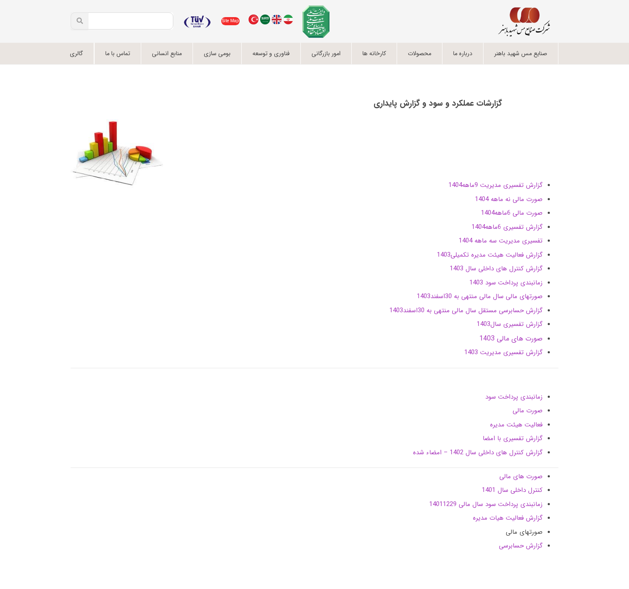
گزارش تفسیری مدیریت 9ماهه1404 (495, 185)
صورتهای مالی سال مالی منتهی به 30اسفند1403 (480, 296)
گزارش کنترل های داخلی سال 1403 (496, 268)
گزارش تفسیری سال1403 (510, 324)
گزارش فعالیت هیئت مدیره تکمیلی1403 (490, 255)
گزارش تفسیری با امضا (513, 438)
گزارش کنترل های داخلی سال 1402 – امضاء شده (478, 452)
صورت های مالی (521, 476)
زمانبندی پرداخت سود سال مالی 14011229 (486, 504)
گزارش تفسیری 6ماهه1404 (507, 227)
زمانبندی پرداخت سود (514, 397)
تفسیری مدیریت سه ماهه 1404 (501, 241)
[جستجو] (80, 21)
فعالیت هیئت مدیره (516, 425)
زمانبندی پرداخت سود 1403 (506, 283)
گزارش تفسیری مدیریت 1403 (503, 352)
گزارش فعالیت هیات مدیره (508, 518)
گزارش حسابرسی (521, 546)
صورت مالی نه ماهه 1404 (509, 199)
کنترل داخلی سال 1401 (512, 490)
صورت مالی (528, 410)
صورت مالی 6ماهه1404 (512, 213)
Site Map (230, 21)
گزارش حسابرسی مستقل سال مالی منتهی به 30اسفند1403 (466, 310)
